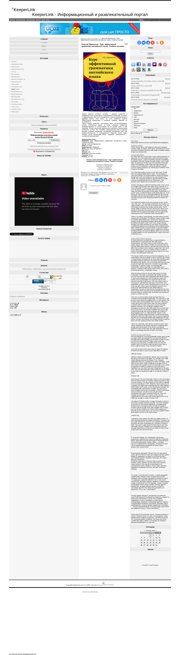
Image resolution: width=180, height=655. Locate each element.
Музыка (13, 96)
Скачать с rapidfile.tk (104, 169)
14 (147, 540)
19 (141, 542)
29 (150, 545)
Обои (13, 101)
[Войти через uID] (97, 180)
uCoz (100, 585)
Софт (13, 106)
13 (144, 540)
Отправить (93, 193)
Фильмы (14, 109)
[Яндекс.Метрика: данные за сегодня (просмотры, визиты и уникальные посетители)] (44, 277)
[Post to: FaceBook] (138, 64)
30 (153, 545)
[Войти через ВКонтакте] (101, 180)
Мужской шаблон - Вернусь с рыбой (143, 99)
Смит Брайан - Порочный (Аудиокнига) (144, 95)
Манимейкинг (15, 91)
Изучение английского (100, 174)
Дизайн (13, 76)
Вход (43, 20)
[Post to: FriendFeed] (149, 64)
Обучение (14, 104)
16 (153, 540)
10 (156, 537)
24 (156, 542)
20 (144, 542)
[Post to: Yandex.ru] (133, 69)
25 (159, 542)
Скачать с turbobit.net (104, 166)
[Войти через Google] (115, 180)
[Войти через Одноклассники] (119, 180)
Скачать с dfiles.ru (104, 167)
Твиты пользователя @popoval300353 (44, 125)
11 (159, 537)
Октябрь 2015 (150, 530)
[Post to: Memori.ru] (165, 64)
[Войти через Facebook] (106, 180)
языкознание (84, 174)
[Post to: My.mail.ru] (138, 69)
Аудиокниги (15, 64)
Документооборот (17, 79)
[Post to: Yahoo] (154, 64)
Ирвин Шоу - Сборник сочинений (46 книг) (145, 90)
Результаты (134, 132)
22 (150, 542)
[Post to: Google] (144, 64)
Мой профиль (20, 20)
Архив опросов (145, 132)
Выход (38, 20)
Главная (12, 20)
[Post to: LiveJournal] (144, 69)
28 (147, 545)
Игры (13, 84)
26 (141, 545)
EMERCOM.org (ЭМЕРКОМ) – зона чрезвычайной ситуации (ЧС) (44, 269)
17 (156, 540)
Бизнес (13, 66)
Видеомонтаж (15, 69)
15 (150, 540)
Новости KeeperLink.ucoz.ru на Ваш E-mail (44, 146)
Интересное (15, 86)
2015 (89, 38)
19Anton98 (110, 172)
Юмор (13, 111)
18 (159, 540)
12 (141, 540)
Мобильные (15, 94)
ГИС (12, 71)
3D (12, 61)
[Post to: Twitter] (133, 64)
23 (153, 542)
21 (147, 542)
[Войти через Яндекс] (110, 180)
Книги (13, 89)
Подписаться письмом (44, 142)
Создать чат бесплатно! (90, 591)
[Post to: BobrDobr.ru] (159, 64)
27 (144, 545)
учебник (91, 174)
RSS (47, 20)
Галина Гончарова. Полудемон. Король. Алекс (146, 81)
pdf (89, 175)
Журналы (14, 81)
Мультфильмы (16, 99)
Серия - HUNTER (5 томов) (140, 85)
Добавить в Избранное (17, 296)
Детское (14, 74)
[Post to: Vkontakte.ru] (149, 69)
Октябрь (95, 38)
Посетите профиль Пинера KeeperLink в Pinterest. (44, 149)
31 (156, 545)
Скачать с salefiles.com (104, 164)
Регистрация (30, 20)
